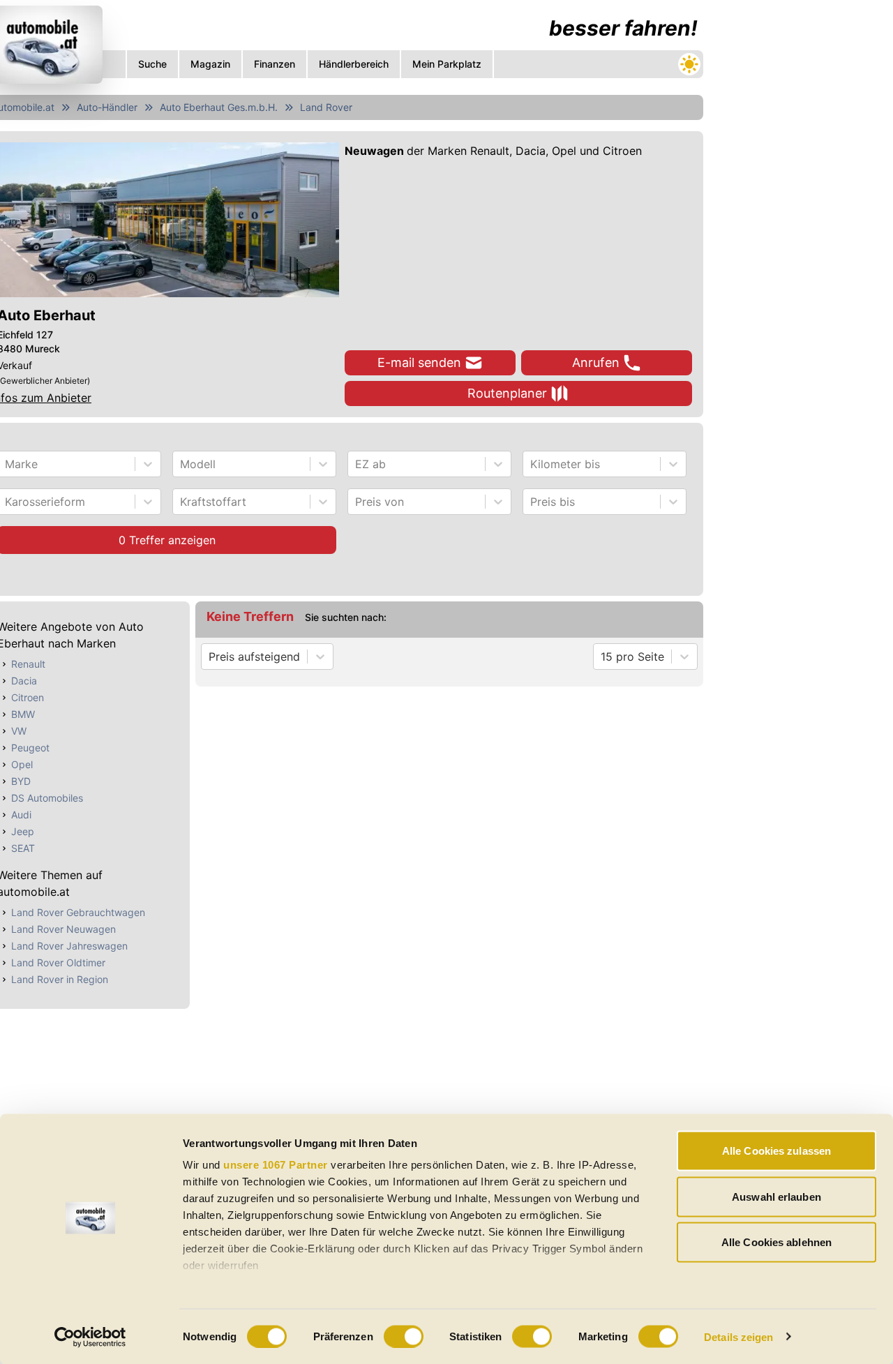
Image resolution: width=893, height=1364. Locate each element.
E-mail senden (419, 362)
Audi (21, 814)
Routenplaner (507, 393)
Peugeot (30, 748)
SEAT (23, 848)
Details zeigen (738, 1336)
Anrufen (596, 362)
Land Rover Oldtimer (58, 962)
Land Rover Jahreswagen (69, 946)
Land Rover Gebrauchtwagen (78, 912)
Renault (28, 664)
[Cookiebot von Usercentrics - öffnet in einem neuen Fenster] (90, 1336)
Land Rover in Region (59, 979)
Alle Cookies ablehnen (776, 1242)
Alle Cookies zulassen (776, 1151)
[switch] (403, 1336)
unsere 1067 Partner (275, 1165)
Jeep (22, 831)
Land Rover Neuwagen (63, 929)
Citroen (27, 697)
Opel (22, 764)
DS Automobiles (47, 798)
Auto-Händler (107, 107)
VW (19, 731)
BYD (21, 781)
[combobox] (6, 464)
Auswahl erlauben (776, 1196)
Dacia (24, 681)
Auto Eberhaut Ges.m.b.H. (219, 107)
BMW (23, 714)
